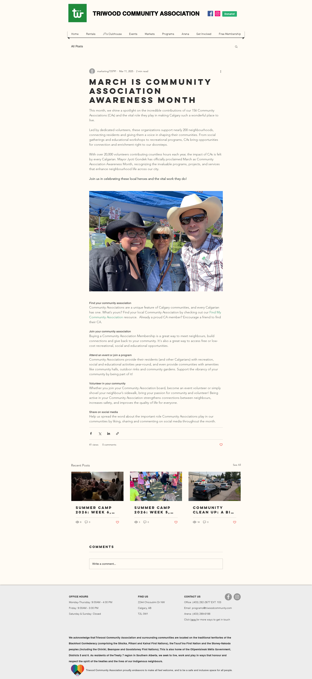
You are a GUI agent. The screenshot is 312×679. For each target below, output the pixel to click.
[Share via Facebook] (91, 433)
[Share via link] (117, 433)
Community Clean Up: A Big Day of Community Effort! (213, 509)
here (193, 619)
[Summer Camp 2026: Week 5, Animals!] (156, 486)
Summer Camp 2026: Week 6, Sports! (94, 509)
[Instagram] (217, 13)
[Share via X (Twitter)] (99, 433)
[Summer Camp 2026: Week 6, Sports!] (97, 486)
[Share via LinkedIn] (108, 433)
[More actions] (220, 71)
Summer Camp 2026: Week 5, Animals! (152, 509)
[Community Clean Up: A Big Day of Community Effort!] (214, 486)
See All (237, 464)
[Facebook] (210, 13)
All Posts (77, 46)
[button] (236, 46)
